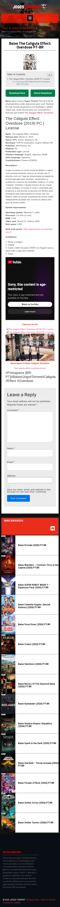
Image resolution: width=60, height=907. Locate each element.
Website (11, 476)
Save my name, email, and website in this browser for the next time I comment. (29, 490)
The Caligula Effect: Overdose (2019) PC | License (29, 79)
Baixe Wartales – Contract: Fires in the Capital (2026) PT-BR (38, 566)
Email (11, 462)
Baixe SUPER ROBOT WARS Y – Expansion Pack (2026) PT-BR (34, 586)
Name (11, 448)
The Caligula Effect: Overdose (39, 113)
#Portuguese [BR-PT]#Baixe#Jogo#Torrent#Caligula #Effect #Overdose (33, 83)
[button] (30, 18)
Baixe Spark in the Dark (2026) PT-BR (37, 743)
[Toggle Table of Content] (48, 75)
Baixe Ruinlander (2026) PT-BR (33, 703)
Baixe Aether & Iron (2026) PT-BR (35, 802)
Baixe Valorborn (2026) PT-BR (33, 664)
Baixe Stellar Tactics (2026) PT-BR (35, 822)
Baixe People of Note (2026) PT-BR (36, 783)
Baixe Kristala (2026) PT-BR (32, 545)
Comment (13, 410)
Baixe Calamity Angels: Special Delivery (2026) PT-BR (34, 606)
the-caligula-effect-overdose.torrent (30, 368)
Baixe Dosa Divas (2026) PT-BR (34, 624)
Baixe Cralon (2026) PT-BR (31, 644)
